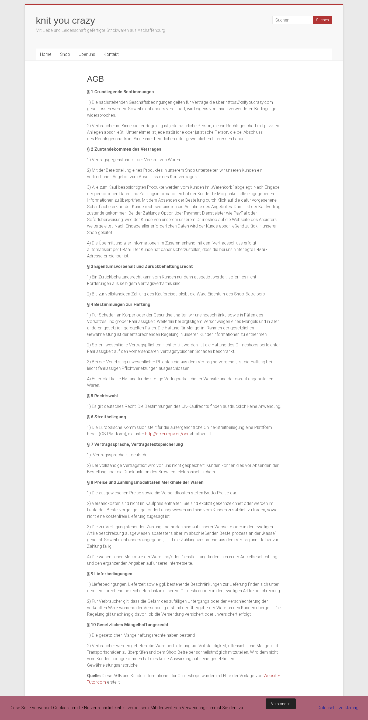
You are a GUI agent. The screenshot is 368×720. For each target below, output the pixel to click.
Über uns (87, 54)
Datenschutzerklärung (338, 707)
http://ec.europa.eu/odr (167, 433)
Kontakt (111, 54)
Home (45, 54)
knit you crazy (65, 20)
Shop (65, 54)
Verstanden (280, 704)
